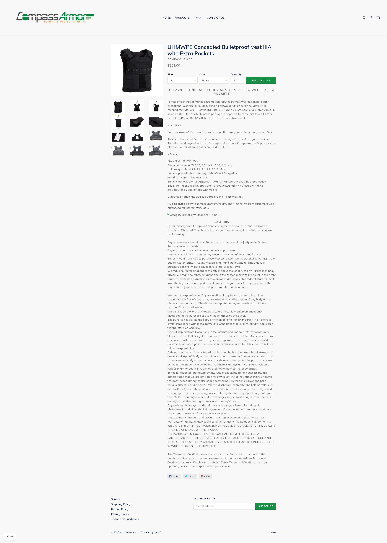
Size (170, 74)
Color (202, 74)
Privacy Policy (120, 514)
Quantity (236, 74)
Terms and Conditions (125, 519)
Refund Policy (120, 509)
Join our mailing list (205, 498)
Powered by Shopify (151, 532)
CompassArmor (128, 532)
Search (115, 499)
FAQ (199, 17)
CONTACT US (215, 17)
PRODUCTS (182, 17)
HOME (167, 17)
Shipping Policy (121, 504)
